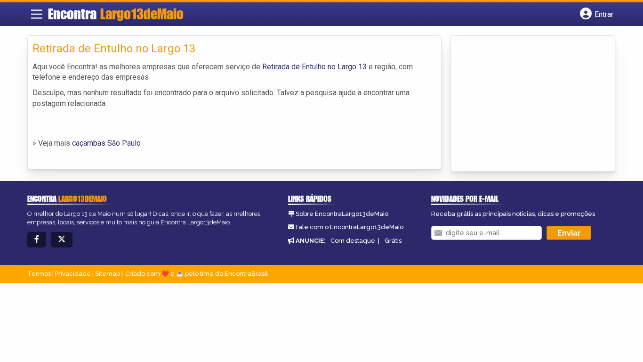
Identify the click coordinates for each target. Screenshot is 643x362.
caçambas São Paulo (106, 143)
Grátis (393, 240)
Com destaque (352, 240)
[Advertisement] (526, 104)
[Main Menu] (36, 14)
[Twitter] (61, 239)
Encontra (116, 13)
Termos (39, 273)
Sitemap (107, 273)
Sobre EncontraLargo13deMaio (342, 213)
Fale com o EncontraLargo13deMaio (349, 226)
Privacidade (73, 273)
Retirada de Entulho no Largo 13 (314, 66)
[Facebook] (36, 239)
